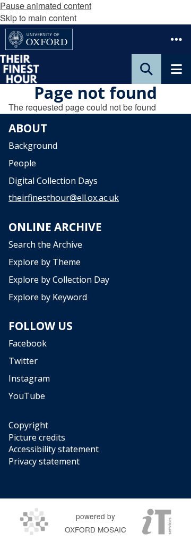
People (22, 163)
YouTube (26, 396)
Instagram (29, 378)
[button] (176, 39)
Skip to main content (38, 18)
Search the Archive (45, 244)
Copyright (28, 425)
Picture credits (36, 437)
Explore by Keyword (47, 297)
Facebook (27, 343)
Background (32, 145)
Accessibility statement (53, 449)
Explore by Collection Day (58, 279)
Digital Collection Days (53, 181)
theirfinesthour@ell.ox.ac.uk (63, 198)
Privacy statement (44, 461)
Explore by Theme (44, 262)
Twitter (23, 361)
